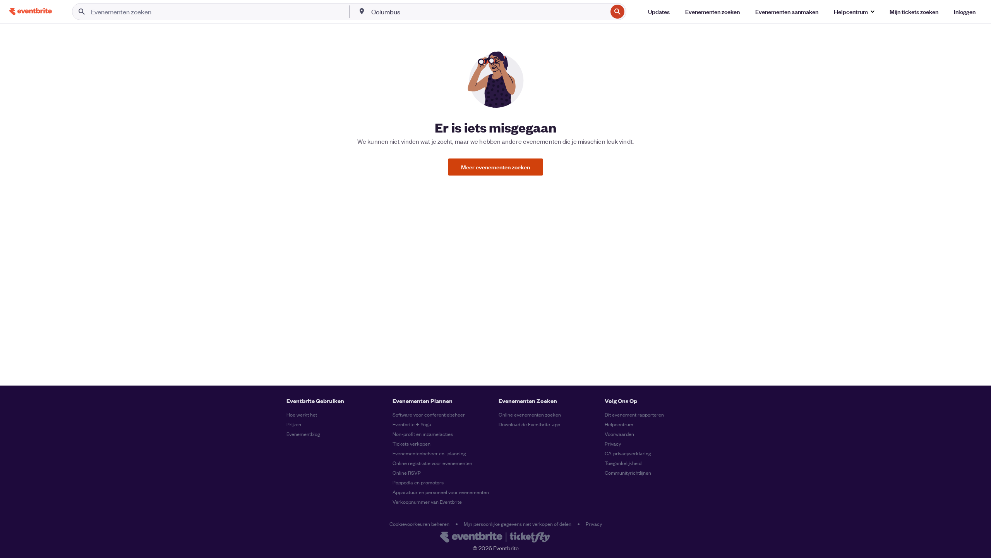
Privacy (613, 443)
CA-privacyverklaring (628, 453)
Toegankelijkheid (623, 463)
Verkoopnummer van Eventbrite (427, 501)
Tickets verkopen (411, 443)
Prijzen (293, 424)
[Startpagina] (30, 11)
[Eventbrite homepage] (495, 538)
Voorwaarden (619, 433)
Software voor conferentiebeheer (429, 414)
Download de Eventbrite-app (529, 424)
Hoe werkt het (301, 414)
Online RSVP (407, 472)
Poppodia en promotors (418, 482)
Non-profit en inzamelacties (423, 433)
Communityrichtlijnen (628, 472)
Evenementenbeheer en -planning (429, 453)
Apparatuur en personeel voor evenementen (441, 492)
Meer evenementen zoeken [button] (495, 167)
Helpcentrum (619, 424)
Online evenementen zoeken (530, 414)
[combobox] (488, 12)
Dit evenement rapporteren (634, 414)
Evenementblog (303, 433)
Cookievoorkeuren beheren (419, 523)
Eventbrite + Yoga (412, 424)
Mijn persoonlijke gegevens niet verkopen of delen (517, 523)
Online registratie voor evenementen (432, 463)
